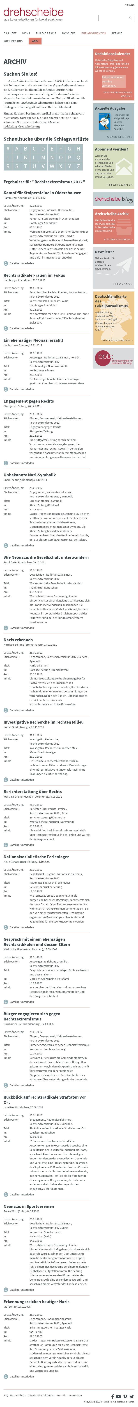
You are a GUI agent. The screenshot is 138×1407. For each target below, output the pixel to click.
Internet (51, 210)
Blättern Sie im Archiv (117, 239)
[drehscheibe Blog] (114, 199)
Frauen (62, 292)
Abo (35, 41)
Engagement (37, 210)
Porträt (75, 357)
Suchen (130, 18)
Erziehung (50, 961)
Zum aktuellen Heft (118, 137)
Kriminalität (65, 210)
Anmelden (129, 5)
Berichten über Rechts (42, 292)
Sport (64, 1227)
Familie (62, 961)
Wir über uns (13, 41)
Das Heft (10, 33)
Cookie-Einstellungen (41, 1395)
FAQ (6, 1395)
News (26, 33)
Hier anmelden (121, 284)
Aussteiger (35, 357)
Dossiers (69, 33)
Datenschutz (18, 1395)
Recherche (51, 739)
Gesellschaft (36, 574)
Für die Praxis (46, 33)
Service (116, 33)
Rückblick (67, 1124)
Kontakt (61, 1395)
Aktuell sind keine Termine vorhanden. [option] (112, 81)
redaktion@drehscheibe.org (22, 126)
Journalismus (77, 292)
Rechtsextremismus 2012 (44, 214)
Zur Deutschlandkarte (116, 340)
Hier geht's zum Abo (118, 184)
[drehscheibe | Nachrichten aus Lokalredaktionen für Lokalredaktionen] (33, 14)
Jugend (50, 874)
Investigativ (36, 739)
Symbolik (67, 496)
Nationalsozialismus (56, 357)
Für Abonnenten (93, 33)
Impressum (75, 1395)
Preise (62, 809)
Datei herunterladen (22, 263)
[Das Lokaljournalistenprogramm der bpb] (114, 358)
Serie (64, 813)
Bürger (33, 418)
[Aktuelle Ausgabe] (104, 121)
